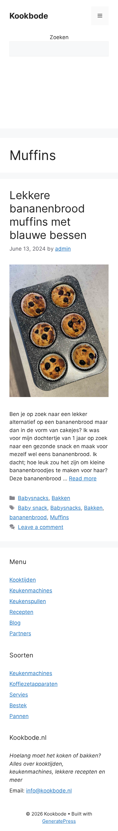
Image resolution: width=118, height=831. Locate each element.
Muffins (59, 517)
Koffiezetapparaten (33, 684)
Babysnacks (33, 498)
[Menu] (100, 15)
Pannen (19, 716)
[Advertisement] (59, 97)
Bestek (18, 705)
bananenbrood (28, 517)
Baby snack (32, 508)
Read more (83, 478)
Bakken (61, 498)
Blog (14, 623)
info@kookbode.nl (49, 790)
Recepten (21, 612)
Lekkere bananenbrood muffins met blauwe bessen (48, 214)
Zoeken (59, 37)
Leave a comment (40, 527)
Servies (18, 695)
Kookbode (28, 16)
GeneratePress (59, 821)
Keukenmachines (30, 590)
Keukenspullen (27, 601)
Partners (20, 633)
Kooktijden (22, 580)
